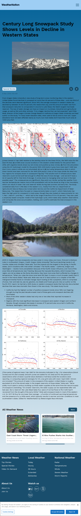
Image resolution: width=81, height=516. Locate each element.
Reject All (72, 512)
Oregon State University (16, 98)
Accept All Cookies (57, 512)
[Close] (78, 505)
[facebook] (76, 89)
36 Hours (32, 469)
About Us (6, 488)
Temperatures (61, 466)
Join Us (5, 491)
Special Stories (8, 466)
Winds (57, 469)
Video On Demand (9, 469)
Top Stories (6, 462)
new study (31, 98)
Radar (57, 462)
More (73, 410)
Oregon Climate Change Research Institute (34, 113)
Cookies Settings (8, 512)
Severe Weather (61, 472)
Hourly (31, 466)
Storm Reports (61, 476)
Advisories (32, 476)
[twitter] (71, 89)
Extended (32, 472)
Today (30, 462)
